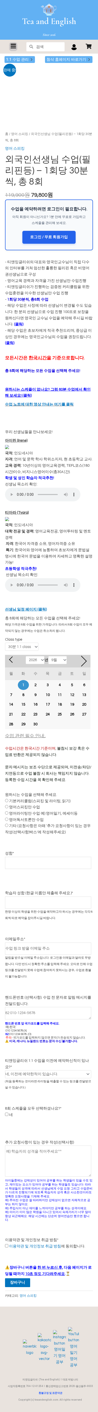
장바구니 (17, 1282)
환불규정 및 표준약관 (50, 1393)
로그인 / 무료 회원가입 (49, 237)
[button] (13, 46)
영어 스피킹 (19, 134)
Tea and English (49, 21)
